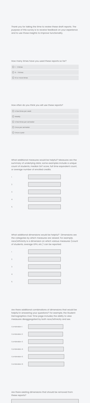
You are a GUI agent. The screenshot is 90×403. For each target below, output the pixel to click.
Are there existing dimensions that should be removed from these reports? (42, 394)
